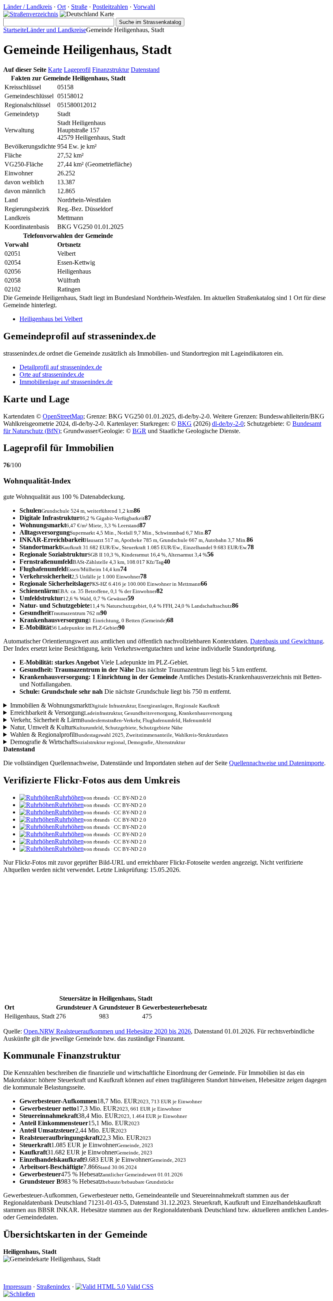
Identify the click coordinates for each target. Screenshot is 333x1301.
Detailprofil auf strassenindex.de (60, 367)
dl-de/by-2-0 (228, 423)
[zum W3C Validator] (100, 1286)
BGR (139, 430)
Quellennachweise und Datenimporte (276, 762)
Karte (55, 69)
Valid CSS (140, 1286)
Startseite (14, 29)
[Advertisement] (166, 937)
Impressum (17, 1286)
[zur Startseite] (30, 14)
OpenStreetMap (63, 416)
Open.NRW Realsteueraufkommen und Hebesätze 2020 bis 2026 (107, 1031)
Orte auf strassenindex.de (51, 374)
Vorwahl (144, 6)
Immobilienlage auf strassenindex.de (65, 381)
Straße (79, 6)
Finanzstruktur (110, 69)
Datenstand (145, 69)
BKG (184, 423)
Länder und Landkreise (56, 29)
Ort (61, 6)
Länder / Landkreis (27, 6)
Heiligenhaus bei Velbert (50, 318)
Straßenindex (53, 1286)
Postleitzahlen (110, 6)
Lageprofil (77, 69)
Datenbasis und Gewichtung (286, 641)
